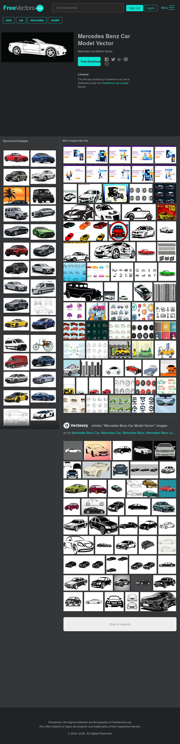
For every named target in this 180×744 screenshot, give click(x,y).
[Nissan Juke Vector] (107, 386)
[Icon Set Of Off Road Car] (74, 330)
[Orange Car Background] (168, 368)
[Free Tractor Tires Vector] (141, 193)
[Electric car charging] (142, 349)
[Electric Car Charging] (120, 349)
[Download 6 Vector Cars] (85, 231)
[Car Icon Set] (120, 311)
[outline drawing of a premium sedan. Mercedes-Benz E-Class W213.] (16, 417)
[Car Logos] (98, 272)
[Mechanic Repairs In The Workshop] (97, 311)
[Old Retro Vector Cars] (166, 231)
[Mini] (119, 231)
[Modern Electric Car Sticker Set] (120, 404)
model (55, 20)
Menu (164, 8)
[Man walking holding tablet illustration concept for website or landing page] (97, 174)
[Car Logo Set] (142, 404)
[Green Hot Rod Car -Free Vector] (167, 272)
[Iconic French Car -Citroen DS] (151, 368)
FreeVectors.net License (115, 83)
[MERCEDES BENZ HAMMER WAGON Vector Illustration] (16, 195)
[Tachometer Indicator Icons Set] (146, 386)
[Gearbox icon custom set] (165, 330)
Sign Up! (134, 8)
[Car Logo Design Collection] (165, 193)
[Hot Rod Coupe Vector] (133, 368)
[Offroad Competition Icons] (97, 330)
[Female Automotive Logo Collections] (74, 311)
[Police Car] (71, 368)
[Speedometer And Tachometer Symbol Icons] (124, 386)
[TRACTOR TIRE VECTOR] (165, 291)
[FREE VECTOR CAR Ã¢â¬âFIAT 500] (113, 368)
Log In (151, 8)
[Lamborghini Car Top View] (69, 386)
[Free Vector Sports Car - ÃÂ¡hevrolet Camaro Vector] (78, 212)
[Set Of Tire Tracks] (166, 251)
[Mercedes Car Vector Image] (90, 193)
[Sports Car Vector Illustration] (112, 251)
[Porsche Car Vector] (76, 251)
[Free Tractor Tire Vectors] (142, 330)
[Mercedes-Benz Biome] (70, 193)
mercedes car (111, 432)
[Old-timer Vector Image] (139, 212)
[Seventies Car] (166, 212)
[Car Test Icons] (74, 272)
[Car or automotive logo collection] (74, 404)
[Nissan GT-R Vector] (111, 291)
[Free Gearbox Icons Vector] (142, 311)
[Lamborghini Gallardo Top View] (143, 291)
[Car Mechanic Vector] (165, 349)
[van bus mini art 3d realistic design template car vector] (16, 343)
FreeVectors (24, 8)
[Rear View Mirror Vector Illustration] (165, 404)
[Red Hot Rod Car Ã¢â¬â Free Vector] (146, 251)
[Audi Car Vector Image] (108, 212)
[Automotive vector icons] (122, 272)
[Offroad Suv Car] (120, 330)
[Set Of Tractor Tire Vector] (91, 368)
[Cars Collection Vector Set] (166, 386)
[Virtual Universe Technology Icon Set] (97, 349)
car (21, 20)
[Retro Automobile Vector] (83, 291)
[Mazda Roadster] (82, 386)
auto (9, 20)
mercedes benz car (85, 432)
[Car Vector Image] (143, 231)
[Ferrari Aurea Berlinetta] (95, 386)
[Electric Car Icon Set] (97, 404)
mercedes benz (133, 432)
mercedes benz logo (161, 432)
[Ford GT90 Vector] (125, 291)
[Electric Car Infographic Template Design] (74, 349)
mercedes (37, 20)
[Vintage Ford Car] (115, 193)
